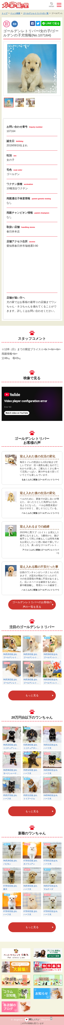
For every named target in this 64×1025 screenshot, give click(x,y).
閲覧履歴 (51, 6)
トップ (5, 13)
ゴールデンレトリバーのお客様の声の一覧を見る (32, 604)
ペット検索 (15, 13)
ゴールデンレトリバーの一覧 (36, 13)
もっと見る (32, 695)
